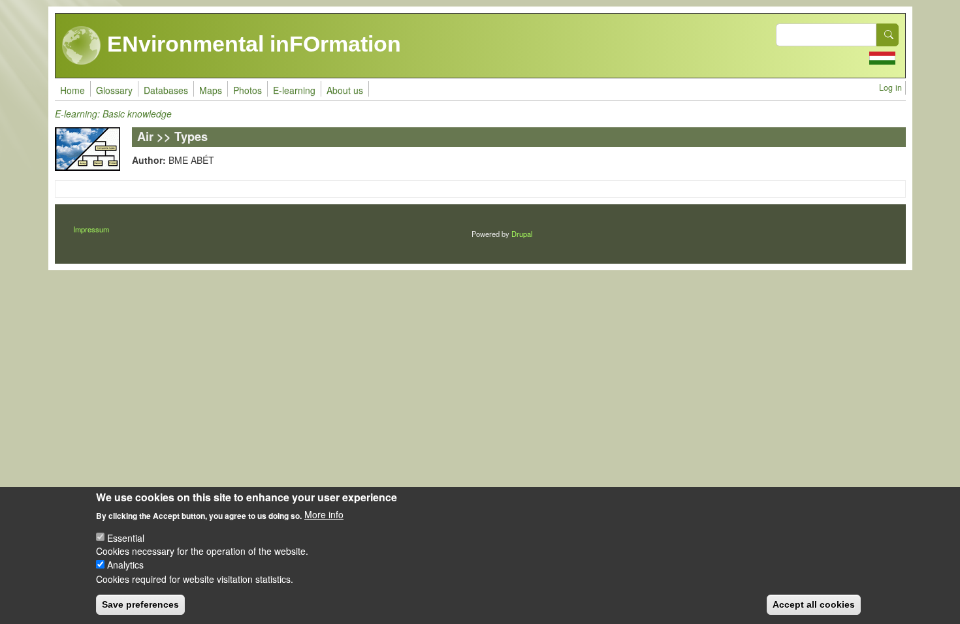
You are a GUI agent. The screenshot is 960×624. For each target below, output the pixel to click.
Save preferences (140, 604)
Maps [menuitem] (210, 90)
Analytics (125, 564)
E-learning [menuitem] (294, 90)
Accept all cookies (814, 604)
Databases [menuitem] (166, 90)
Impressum (91, 229)
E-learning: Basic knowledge (113, 113)
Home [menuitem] (72, 90)
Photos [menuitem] (247, 90)
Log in (890, 87)
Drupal (521, 233)
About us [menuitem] (345, 90)
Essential (125, 537)
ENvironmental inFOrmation (251, 43)
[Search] (887, 34)
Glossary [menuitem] (114, 90)
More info (324, 514)
